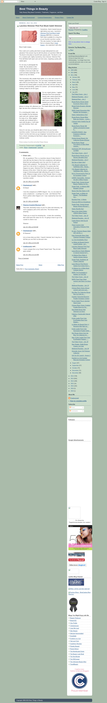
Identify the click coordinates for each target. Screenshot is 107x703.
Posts (73, 407)
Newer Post (19, 265)
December (75, 373)
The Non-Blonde (75, 656)
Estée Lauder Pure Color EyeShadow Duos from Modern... (79, 320)
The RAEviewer (75, 659)
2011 (72, 75)
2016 (72, 386)
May (73, 87)
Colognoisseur (74, 626)
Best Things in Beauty (34, 8)
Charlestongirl (32, 147)
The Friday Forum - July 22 (80, 277)
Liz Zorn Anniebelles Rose (80, 240)
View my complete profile (78, 401)
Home (17, 17)
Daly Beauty (74, 631)
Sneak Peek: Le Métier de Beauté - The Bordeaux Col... (80, 195)
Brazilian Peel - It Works (79, 199)
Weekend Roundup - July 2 (80, 97)
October (74, 368)
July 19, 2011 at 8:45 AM (30, 227)
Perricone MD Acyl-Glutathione (81, 202)
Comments (74, 411)
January (74, 77)
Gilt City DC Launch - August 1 (81, 355)
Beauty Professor (75, 618)
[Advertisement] (76, 473)
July (73, 92)
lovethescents (27, 246)
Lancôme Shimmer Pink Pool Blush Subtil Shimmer (40, 26)
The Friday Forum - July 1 (79, 94)
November (75, 370)
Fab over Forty (74, 641)
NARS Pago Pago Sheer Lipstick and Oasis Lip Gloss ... (81, 281)
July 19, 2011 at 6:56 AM (30, 201)
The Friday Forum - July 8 (79, 153)
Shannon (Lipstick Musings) (32, 205)
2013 (72, 378)
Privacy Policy (59, 17)
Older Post (61, 265)
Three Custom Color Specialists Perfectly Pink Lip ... (80, 226)
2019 (72, 391)
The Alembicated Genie (77, 651)
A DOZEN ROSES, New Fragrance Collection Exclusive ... (79, 134)
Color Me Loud (74, 628)
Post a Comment (23, 258)
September (75, 365)
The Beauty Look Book (77, 654)
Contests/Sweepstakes (45, 17)
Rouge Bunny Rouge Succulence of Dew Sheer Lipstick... (80, 144)
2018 (72, 388)
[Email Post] (43, 145)
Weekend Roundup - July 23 (80, 285)
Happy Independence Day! (80, 115)
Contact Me (70, 17)
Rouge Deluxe (74, 649)
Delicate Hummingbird (76, 633)
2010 (72, 72)
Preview (70, 30)
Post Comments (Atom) (32, 269)
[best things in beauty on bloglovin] (77, 566)
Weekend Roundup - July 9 (80, 160)
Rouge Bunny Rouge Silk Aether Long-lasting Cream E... (80, 127)
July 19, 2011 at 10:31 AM (31, 243)
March (74, 82)
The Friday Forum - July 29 (80, 342)
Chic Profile (73, 623)
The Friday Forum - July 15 (80, 215)
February (75, 80)
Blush (26, 147)
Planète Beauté (74, 646)
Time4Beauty (74, 664)
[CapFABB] (79, 692)
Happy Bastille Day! (78, 209)
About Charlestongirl (28, 17)
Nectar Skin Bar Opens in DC (81, 191)
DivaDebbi (73, 636)
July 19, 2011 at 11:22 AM (31, 255)
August (74, 363)
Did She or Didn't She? (78, 162)
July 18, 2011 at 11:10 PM (31, 181)
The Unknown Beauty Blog (78, 662)
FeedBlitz (85, 30)
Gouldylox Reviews (76, 644)
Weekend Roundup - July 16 (80, 218)
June (74, 89)
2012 (72, 376)
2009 (72, 70)
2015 (72, 383)
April (73, 84)
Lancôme (40, 147)
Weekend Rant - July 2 (79, 99)
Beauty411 (73, 620)
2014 (72, 381)
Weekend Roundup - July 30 (80, 348)
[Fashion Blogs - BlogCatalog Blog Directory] (79, 594)
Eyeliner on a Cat (75, 638)
